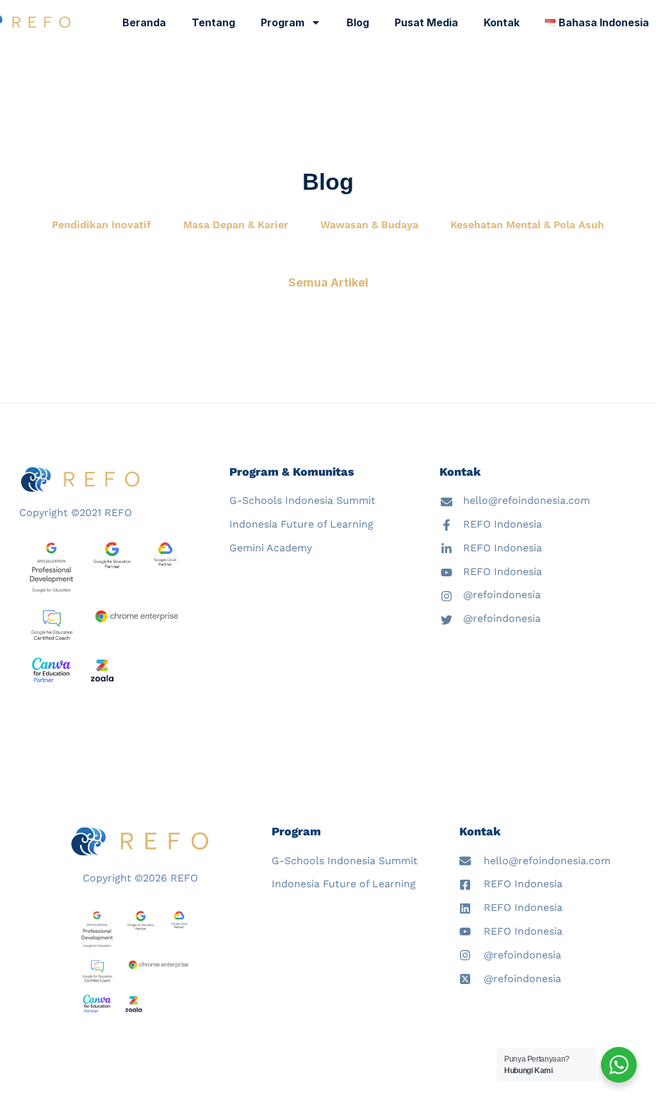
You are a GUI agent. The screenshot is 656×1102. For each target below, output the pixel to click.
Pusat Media (426, 22)
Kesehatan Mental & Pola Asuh (527, 225)
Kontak (502, 22)
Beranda (144, 22)
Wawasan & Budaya (369, 225)
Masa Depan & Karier (235, 225)
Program (282, 22)
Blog (358, 22)
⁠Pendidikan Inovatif (101, 225)
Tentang (213, 22)
